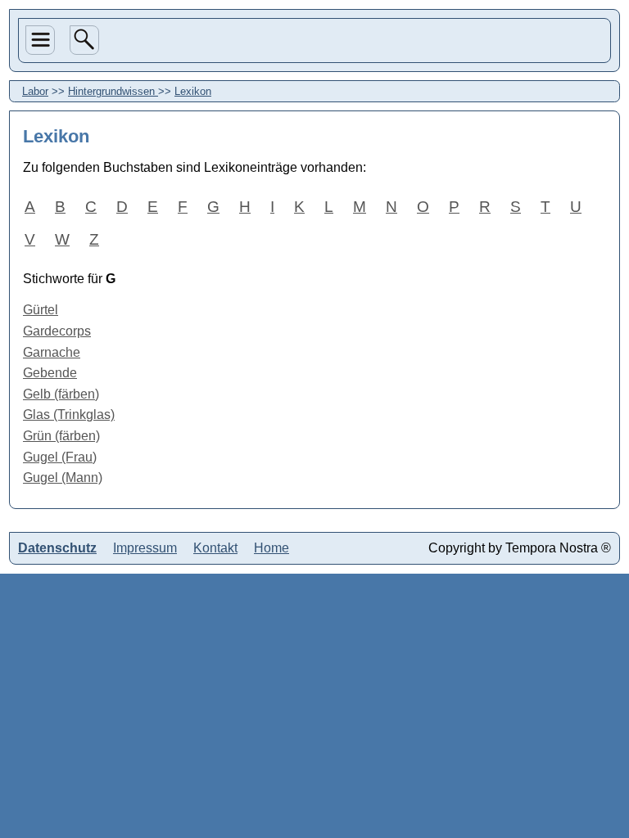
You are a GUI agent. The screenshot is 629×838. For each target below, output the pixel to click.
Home (42, 232)
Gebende (50, 373)
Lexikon (192, 91)
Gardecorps (57, 331)
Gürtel (40, 310)
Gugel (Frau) (60, 457)
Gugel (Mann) (62, 477)
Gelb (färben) (61, 394)
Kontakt (215, 548)
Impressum (145, 548)
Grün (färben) (61, 436)
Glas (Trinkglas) (69, 414)
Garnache (51, 352)
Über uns (39, 108)
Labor (42, 175)
